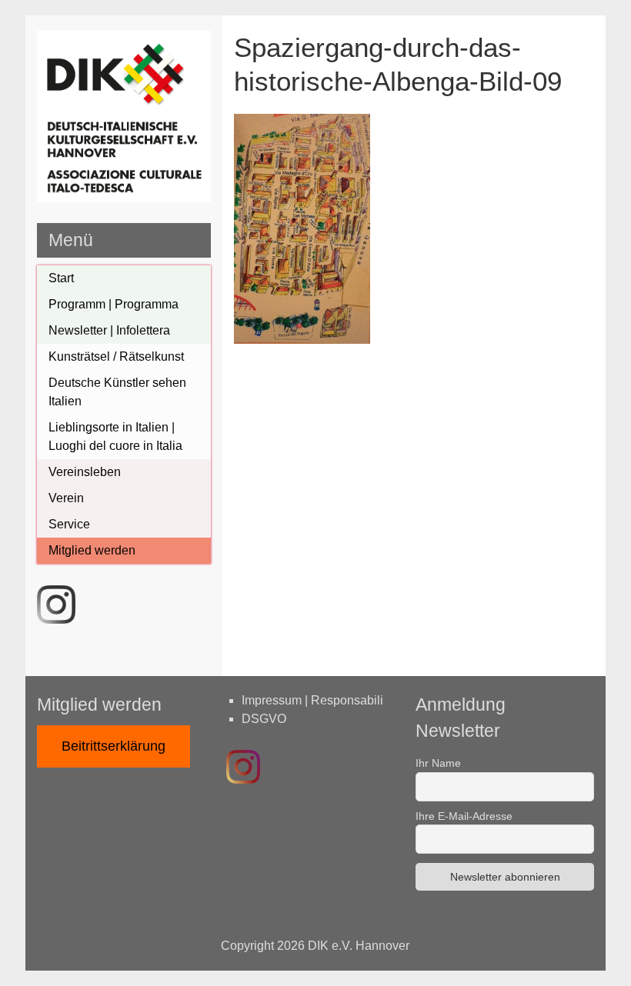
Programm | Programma (113, 304)
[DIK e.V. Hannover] (124, 198)
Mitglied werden (91, 550)
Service (69, 524)
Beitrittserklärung (113, 746)
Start (61, 278)
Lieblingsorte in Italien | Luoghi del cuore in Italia (115, 436)
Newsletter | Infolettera (109, 330)
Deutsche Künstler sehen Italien (117, 392)
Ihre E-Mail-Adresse (464, 816)
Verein (66, 498)
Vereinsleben (84, 471)
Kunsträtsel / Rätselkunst (116, 356)
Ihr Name (438, 763)
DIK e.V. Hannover (358, 945)
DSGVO (264, 718)
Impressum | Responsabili (312, 700)
